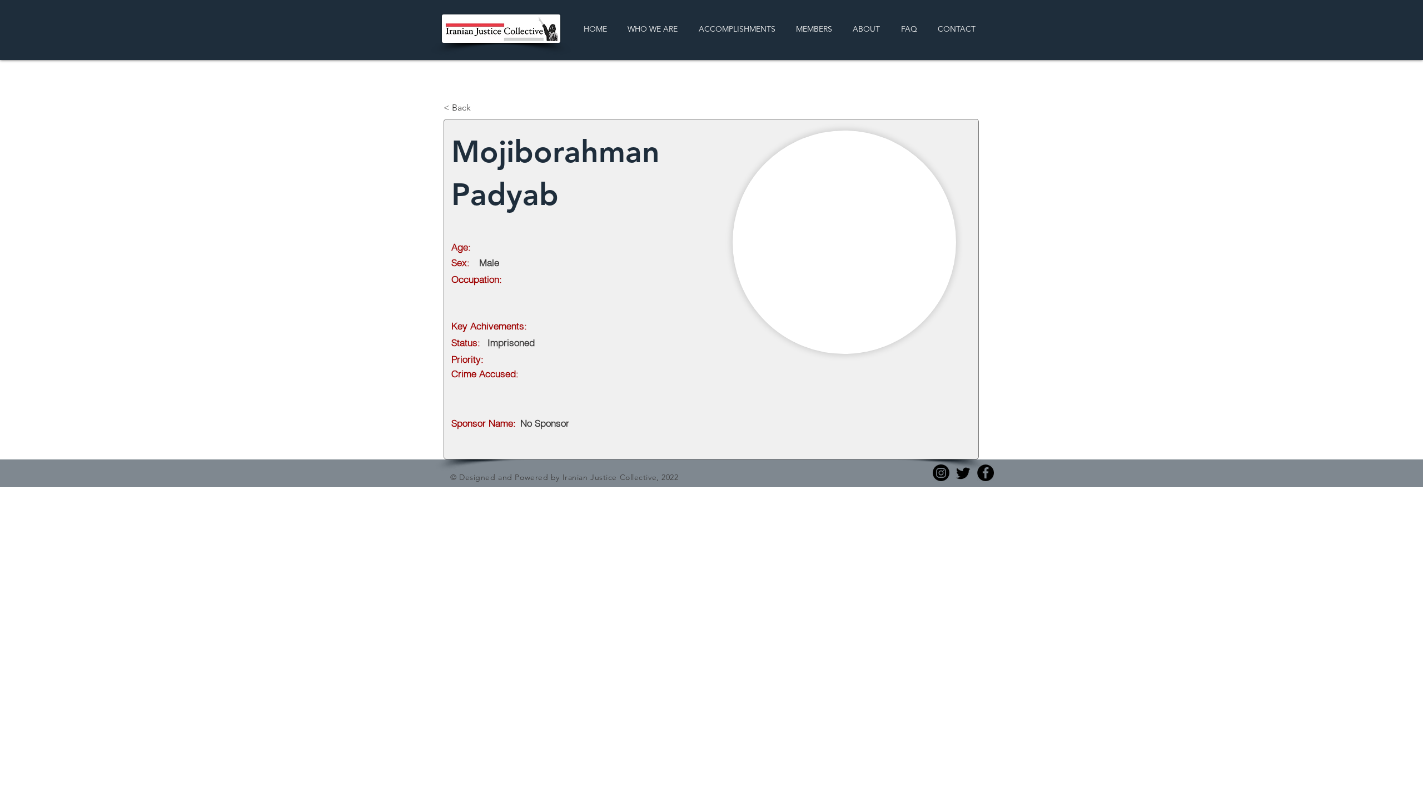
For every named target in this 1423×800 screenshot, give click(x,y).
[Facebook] (985, 472)
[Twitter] (963, 472)
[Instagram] (941, 472)
